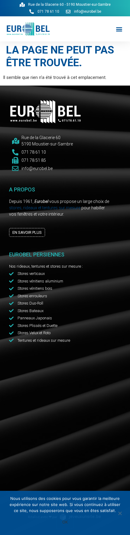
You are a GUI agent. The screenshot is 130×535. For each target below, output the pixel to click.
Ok (65, 522)
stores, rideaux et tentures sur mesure (44, 207)
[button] (119, 29)
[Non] (119, 514)
